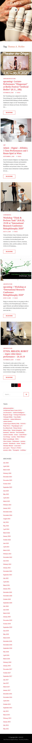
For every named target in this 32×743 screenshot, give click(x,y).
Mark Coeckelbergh (8, 439)
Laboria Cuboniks (8, 434)
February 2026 (7, 473)
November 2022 (7, 557)
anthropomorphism (8, 408)
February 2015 (7, 718)
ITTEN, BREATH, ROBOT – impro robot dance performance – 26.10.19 (15, 354)
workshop (23, 450)
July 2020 (6, 606)
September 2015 (7, 707)
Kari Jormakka (20, 432)
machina (13, 437)
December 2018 (7, 641)
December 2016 (7, 693)
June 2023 (6, 543)
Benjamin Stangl (7, 414)
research (5, 443)
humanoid (6, 432)
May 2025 (6, 494)
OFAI (16, 439)
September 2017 (7, 676)
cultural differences (15, 419)
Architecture (7, 284)
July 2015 (6, 711)
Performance (15, 441)
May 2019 (6, 634)
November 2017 (7, 669)
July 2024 (6, 522)
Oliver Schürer (7, 441)
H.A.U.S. (16, 3)
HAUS (18, 92)
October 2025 (7, 483)
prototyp (23, 441)
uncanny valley (7, 450)
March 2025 (6, 501)
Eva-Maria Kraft (7, 428)
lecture (16, 434)
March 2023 (6, 550)
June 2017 (6, 683)
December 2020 (7, 592)
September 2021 (7, 574)
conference (6, 419)
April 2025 (6, 497)
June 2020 (6, 609)
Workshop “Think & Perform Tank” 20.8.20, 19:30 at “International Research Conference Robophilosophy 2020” (14, 223)
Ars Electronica (7, 412)
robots (18, 443)
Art (4, 145)
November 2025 (7, 480)
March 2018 (6, 658)
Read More (9, 112)
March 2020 (6, 613)
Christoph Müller (7, 417)
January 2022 (6, 568)
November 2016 (7, 697)
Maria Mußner (21, 437)
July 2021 (6, 578)
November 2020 (7, 595)
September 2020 (7, 603)
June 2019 (6, 630)
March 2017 (6, 686)
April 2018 (6, 655)
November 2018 (7, 644)
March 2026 (6, 469)
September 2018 (7, 648)
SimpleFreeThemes (14, 739)
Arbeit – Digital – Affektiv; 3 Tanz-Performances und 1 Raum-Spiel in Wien (15, 150)
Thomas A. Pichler (16, 448)
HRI (24, 430)
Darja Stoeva (6, 426)
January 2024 (6, 536)
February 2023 (7, 553)
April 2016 (6, 700)
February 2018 (7, 662)
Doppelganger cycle (17, 426)
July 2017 (6, 679)
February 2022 (7, 564)
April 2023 (6, 546)
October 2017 (7, 673)
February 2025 (7, 504)
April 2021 (6, 581)
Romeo (23, 443)
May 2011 (6, 728)
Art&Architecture (9, 78)
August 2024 (6, 518)
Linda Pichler (22, 434)
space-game (6, 448)
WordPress (26, 739)
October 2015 (7, 704)
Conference (7, 215)
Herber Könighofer (17, 430)
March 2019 (6, 638)
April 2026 (6, 466)
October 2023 (7, 539)
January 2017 (6, 690)
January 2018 (6, 665)
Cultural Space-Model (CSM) (11, 423)
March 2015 (6, 714)
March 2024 (6, 532)
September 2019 (7, 627)
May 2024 (6, 526)
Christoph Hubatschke (19, 414)
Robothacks (12, 443)
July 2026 (6, 462)
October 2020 (7, 599)
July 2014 (6, 725)
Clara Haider (17, 417)
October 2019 (7, 623)
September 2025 (7, 487)
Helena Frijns (6, 430)
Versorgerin (16, 450)
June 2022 (6, 561)
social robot (17, 445)
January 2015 (6, 721)
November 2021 (7, 571)
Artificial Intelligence (18, 412)
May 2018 (6, 651)
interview (12, 432)
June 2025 (6, 491)
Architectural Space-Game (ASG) (12, 410)
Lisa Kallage (6, 437)
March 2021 (6, 585)
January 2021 (6, 588)
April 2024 (6, 529)
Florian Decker (17, 428)
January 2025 (6, 508)
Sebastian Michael (8, 445)
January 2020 (6, 616)
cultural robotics (7, 421)
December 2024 (7, 511)
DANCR (22, 423)
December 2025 (7, 476)
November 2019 (7, 620)
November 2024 (7, 515)
